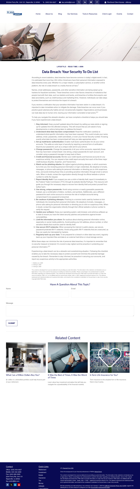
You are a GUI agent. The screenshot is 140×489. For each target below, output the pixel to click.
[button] (38, 13)
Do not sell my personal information (100, 487)
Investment (42, 472)
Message (9, 303)
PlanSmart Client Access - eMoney (119, 2)
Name (8, 288)
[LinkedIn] (84, 2)
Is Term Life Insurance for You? (104, 375)
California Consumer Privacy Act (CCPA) (115, 485)
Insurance (42, 478)
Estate (41, 475)
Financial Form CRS (68, 468)
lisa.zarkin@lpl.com (68, 2)
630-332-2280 (16, 472)
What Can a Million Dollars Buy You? (23, 375)
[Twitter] (78, 2)
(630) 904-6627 (50, 2)
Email (73, 288)
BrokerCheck (98, 471)
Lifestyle (41, 486)
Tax (40, 480)
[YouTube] (90, 2)
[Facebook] (96, 2)
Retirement (42, 469)
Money (41, 483)
